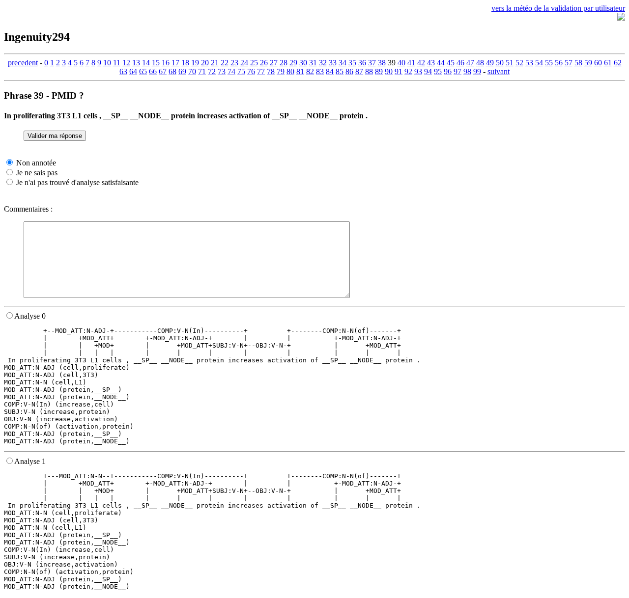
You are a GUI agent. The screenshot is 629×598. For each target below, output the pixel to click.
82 (310, 71)
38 (382, 62)
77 (261, 71)
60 (598, 62)
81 (300, 71)
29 (293, 62)
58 (578, 62)
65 (143, 71)
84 (330, 71)
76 (251, 71)
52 (519, 62)
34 (342, 62)
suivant (498, 71)
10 (107, 62)
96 (448, 71)
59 (588, 62)
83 (320, 71)
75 (241, 71)
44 (441, 62)
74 (231, 71)
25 (254, 62)
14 (146, 62)
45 (451, 62)
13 (136, 62)
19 (195, 62)
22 (225, 62)
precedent (23, 62)
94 (428, 71)
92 (408, 71)
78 (271, 71)
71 (202, 71)
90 (389, 71)
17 (175, 62)
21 (215, 62)
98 (467, 71)
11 (116, 62)
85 (339, 71)
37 (372, 62)
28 (283, 62)
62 (618, 62)
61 (608, 62)
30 (303, 62)
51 (510, 62)
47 (470, 62)
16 (166, 62)
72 (212, 71)
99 (477, 71)
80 (290, 71)
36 (362, 62)
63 (123, 71)
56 (559, 62)
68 (172, 71)
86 (349, 71)
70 (192, 71)
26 (264, 62)
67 (163, 71)
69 (182, 71)
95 (438, 71)
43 (431, 62)
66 (153, 71)
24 (244, 62)
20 (205, 62)
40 (401, 62)
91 (398, 71)
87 (359, 71)
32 (323, 62)
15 (156, 62)
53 (529, 62)
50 (500, 62)
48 (480, 62)
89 (379, 71)
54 (539, 62)
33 (333, 62)
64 (133, 71)
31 (313, 62)
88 (369, 71)
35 (352, 62)
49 (490, 62)
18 (185, 62)
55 (549, 62)
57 (568, 62)
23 (234, 62)
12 (126, 62)
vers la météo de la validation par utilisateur (558, 8)
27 (274, 62)
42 (421, 62)
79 (281, 71)
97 (457, 71)
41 (411, 62)
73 (222, 71)
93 (418, 71)
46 (460, 62)
